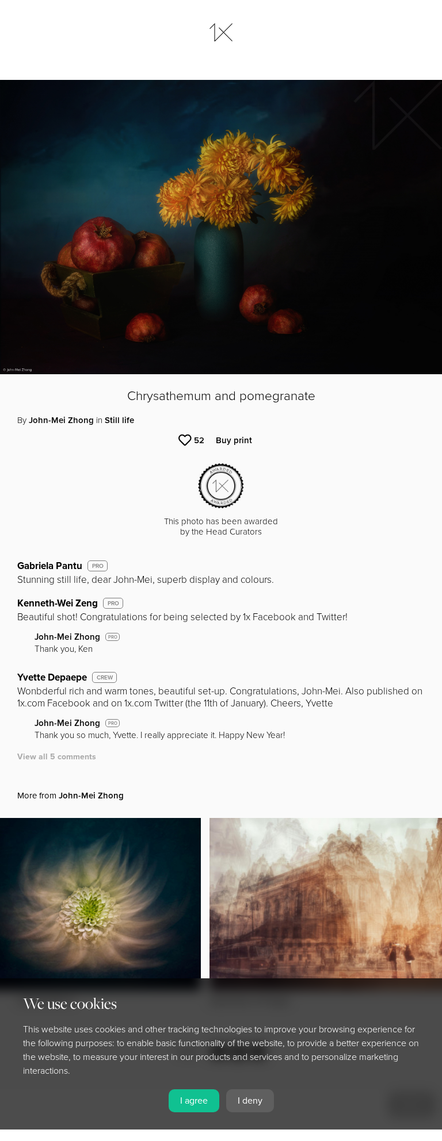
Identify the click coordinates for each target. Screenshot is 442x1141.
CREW (105, 677)
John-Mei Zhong (61, 420)
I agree (194, 1101)
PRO (98, 566)
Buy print (234, 440)
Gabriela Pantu (49, 566)
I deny (250, 1101)
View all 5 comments (56, 757)
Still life (119, 420)
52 (199, 440)
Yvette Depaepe (52, 677)
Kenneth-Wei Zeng (57, 603)
